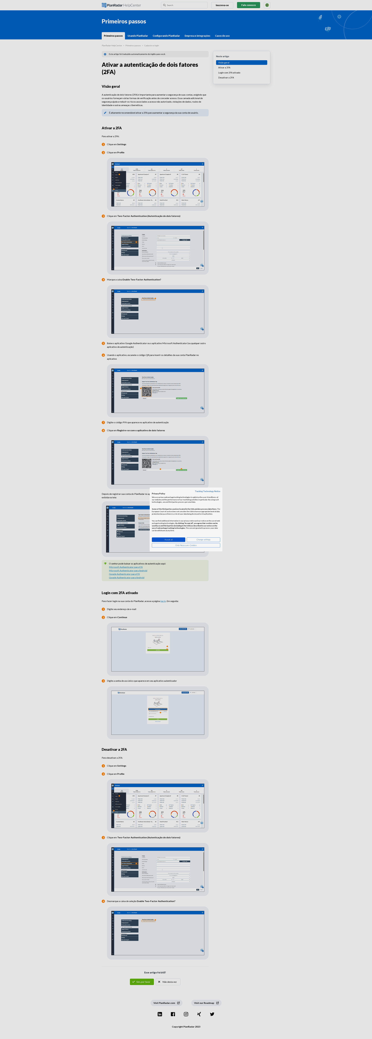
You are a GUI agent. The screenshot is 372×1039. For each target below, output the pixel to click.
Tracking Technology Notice (207, 491)
